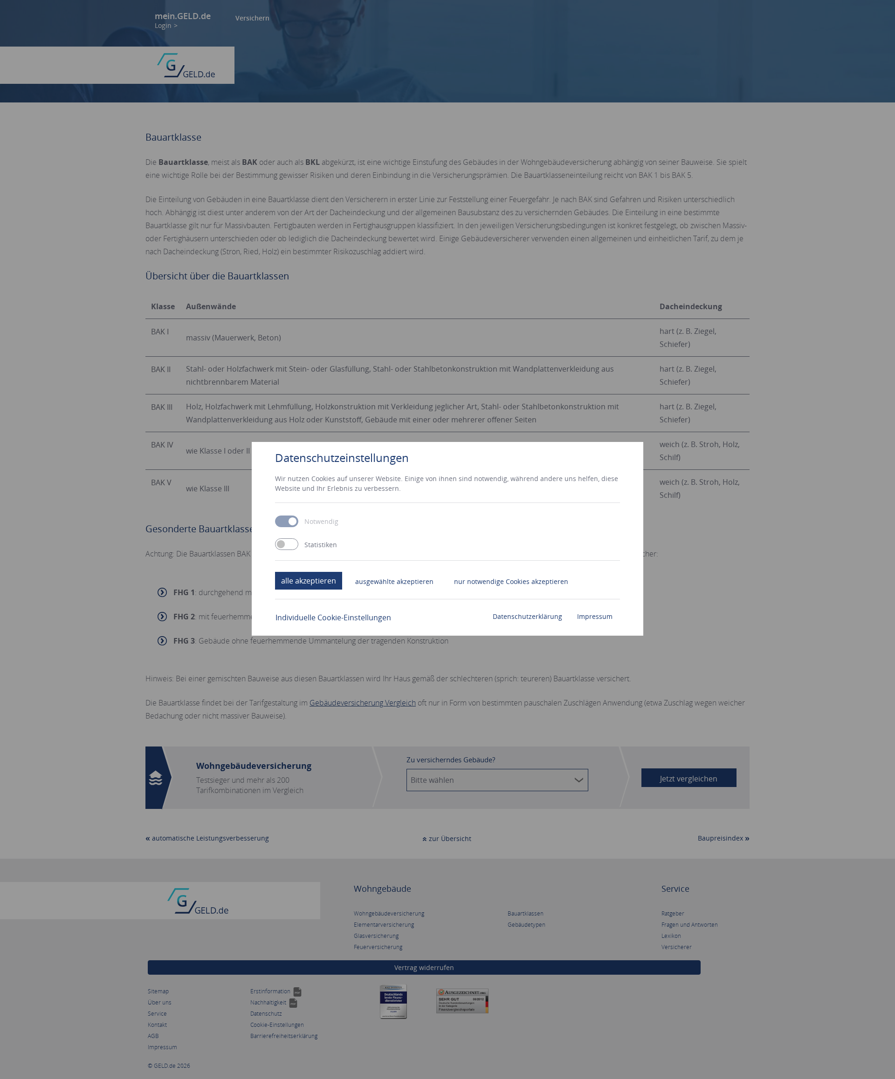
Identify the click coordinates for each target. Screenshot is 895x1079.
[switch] (286, 544)
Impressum (595, 616)
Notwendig (321, 521)
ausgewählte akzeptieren (394, 581)
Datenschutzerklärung (527, 616)
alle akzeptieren (308, 581)
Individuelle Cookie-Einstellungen (333, 617)
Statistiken (320, 545)
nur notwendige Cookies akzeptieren (511, 581)
